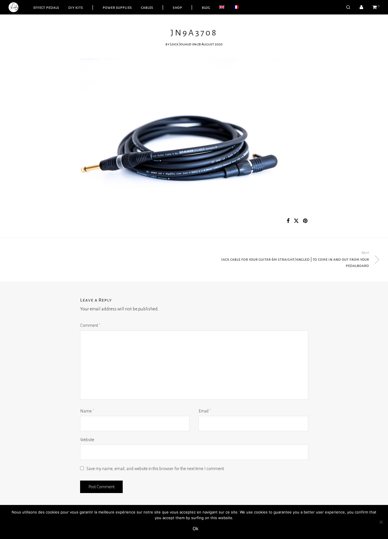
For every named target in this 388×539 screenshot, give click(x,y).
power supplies (117, 7)
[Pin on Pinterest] (305, 221)
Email (205, 411)
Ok (196, 528)
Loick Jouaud (180, 44)
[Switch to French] (236, 7)
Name (87, 411)
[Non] (381, 522)
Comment (90, 325)
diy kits (75, 7)
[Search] (348, 7)
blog (206, 7)
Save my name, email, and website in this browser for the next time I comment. (155, 468)
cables (147, 7)
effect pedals (46, 7)
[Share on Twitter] (296, 221)
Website (87, 439)
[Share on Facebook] (288, 221)
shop (177, 7)
